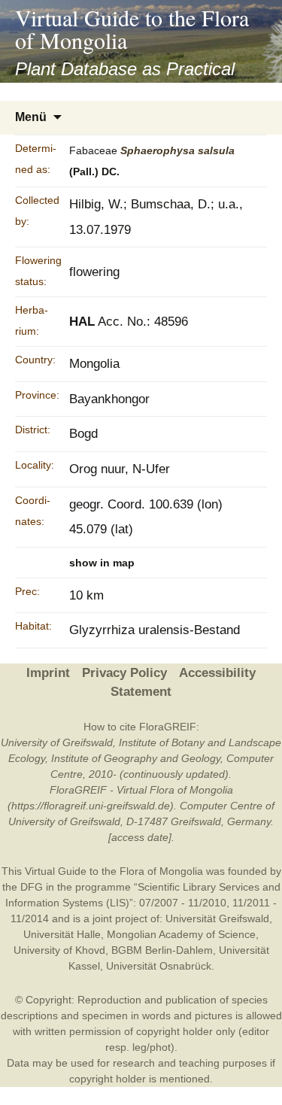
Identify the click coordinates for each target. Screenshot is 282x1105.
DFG (31, 887)
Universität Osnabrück (158, 966)
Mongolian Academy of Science (181, 934)
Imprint (48, 673)
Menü (31, 117)
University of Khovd (59, 950)
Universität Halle (62, 934)
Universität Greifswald (217, 918)
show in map (102, 563)
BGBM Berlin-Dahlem (162, 950)
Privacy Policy (124, 673)
